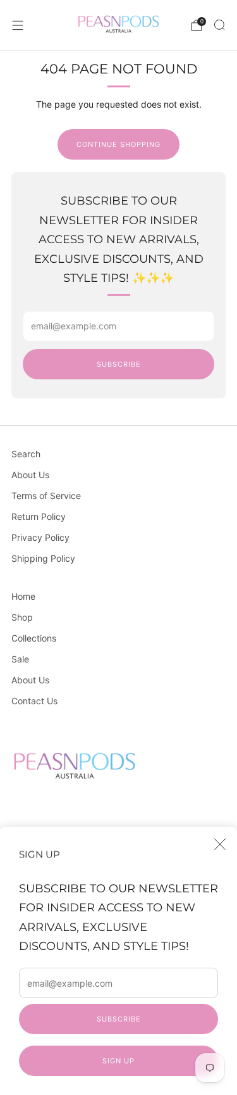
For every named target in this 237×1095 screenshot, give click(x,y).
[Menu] (17, 25)
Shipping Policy (43, 558)
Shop (22, 617)
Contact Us (34, 700)
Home (23, 596)
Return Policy (38, 516)
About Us (30, 474)
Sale (20, 659)
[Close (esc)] (220, 844)
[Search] (219, 24)
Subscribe (119, 1019)
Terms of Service (46, 495)
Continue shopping (118, 144)
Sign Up (118, 1060)
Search (25, 453)
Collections (33, 638)
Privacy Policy (40, 537)
